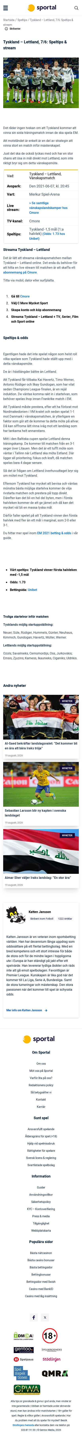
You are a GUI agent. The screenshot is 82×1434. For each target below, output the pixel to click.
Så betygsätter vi (41, 1093)
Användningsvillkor (41, 1195)
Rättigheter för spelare (41, 1151)
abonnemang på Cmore (20, 272)
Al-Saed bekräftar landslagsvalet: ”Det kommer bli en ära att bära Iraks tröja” (41, 746)
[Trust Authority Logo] (27, 1350)
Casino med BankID (41, 1289)
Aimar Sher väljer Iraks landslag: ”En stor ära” (38, 877)
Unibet (32, 590)
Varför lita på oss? (41, 1078)
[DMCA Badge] (27, 1336)
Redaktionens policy (41, 1085)
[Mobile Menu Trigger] (6, 8)
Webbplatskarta (41, 1231)
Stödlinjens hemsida (23, 1425)
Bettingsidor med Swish (41, 1282)
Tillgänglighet (41, 1224)
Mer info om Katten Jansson (24, 1010)
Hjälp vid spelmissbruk (41, 1144)
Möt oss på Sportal (41, 1071)
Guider (41, 1188)
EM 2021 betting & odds (54, 533)
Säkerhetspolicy (41, 1202)
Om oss (41, 1064)
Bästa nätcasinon (41, 1253)
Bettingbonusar (41, 1275)
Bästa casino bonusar (41, 1260)
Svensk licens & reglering (41, 1158)
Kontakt (41, 1100)
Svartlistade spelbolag (41, 1165)
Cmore (25, 296)
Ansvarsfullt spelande (41, 1129)
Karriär (41, 1107)
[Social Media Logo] (34, 1318)
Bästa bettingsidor (41, 1268)
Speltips (22, 20)
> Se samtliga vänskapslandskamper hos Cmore (48, 208)
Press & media (41, 1216)
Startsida (9, 20)
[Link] (41, 717)
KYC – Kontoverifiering (41, 1209)
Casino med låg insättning (41, 1296)
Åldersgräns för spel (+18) (41, 1137)
